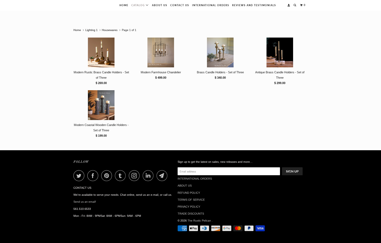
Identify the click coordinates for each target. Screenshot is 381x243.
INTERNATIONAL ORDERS (210, 5)
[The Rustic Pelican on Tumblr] (121, 175)
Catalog (138, 5)
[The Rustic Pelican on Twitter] (80, 175)
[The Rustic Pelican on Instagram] (135, 175)
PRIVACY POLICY (189, 206)
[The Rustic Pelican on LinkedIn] (149, 175)
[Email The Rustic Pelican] (163, 175)
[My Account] (289, 5)
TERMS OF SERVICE (191, 199)
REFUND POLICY (189, 192)
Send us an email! (84, 201)
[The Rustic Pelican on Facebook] (93, 175)
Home (123, 5)
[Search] (295, 5)
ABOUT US (185, 185)
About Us (159, 5)
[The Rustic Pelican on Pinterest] (107, 175)
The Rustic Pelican (86, 5)
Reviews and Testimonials (254, 5)
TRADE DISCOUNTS (191, 213)
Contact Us (179, 5)
